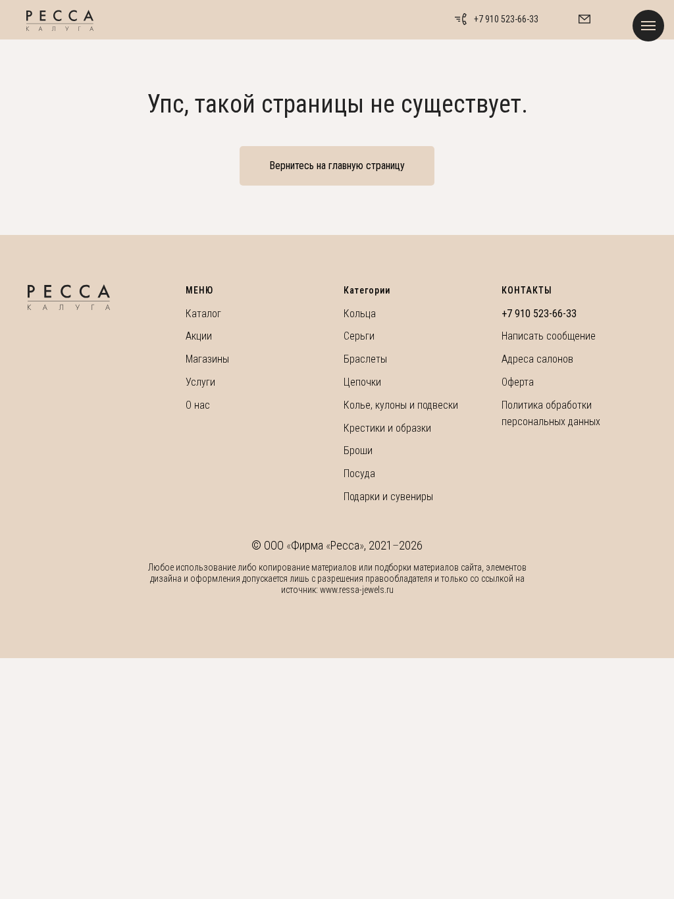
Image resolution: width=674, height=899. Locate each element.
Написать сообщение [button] (549, 336)
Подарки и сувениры (388, 496)
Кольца (360, 313)
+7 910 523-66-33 (506, 19)
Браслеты (365, 359)
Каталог (203, 313)
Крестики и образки (387, 428)
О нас (198, 405)
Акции (199, 336)
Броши (358, 450)
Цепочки (362, 382)
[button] (584, 19)
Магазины (207, 359)
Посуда (359, 473)
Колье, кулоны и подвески (401, 405)
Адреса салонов (537, 359)
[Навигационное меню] (648, 25)
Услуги (200, 382)
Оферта (518, 382)
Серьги (359, 336)
